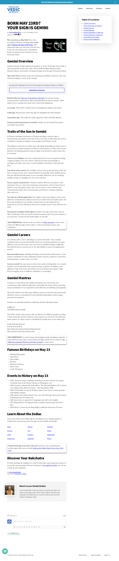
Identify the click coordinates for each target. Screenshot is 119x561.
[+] (39, 527)
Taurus (30, 427)
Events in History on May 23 (93, 35)
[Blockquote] (29, 527)
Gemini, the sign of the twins (22, 45)
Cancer (9, 431)
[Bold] (15, 527)
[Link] (34, 527)
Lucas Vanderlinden (15, 32)
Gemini (50, 427)
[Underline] (19, 527)
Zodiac (24, 473)
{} (36, 527)
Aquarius (31, 439)
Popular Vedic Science (20, 9)
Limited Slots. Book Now (37, 90)
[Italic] (17, 527)
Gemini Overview (89, 23)
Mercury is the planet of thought (33, 98)
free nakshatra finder (49, 465)
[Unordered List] (27, 527)
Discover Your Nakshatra (92, 39)
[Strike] (22, 527)
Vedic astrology (48, 222)
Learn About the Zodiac (91, 37)
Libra (9, 435)
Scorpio (30, 435)
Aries (9, 427)
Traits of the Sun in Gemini (93, 26)
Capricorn (11, 439)
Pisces (49, 439)
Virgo (49, 431)
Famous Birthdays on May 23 (93, 32)
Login (64, 515)
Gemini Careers (89, 28)
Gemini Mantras (89, 30)
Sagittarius (51, 435)
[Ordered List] (24, 527)
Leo (29, 431)
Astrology (18, 473)
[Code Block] (32, 527)
